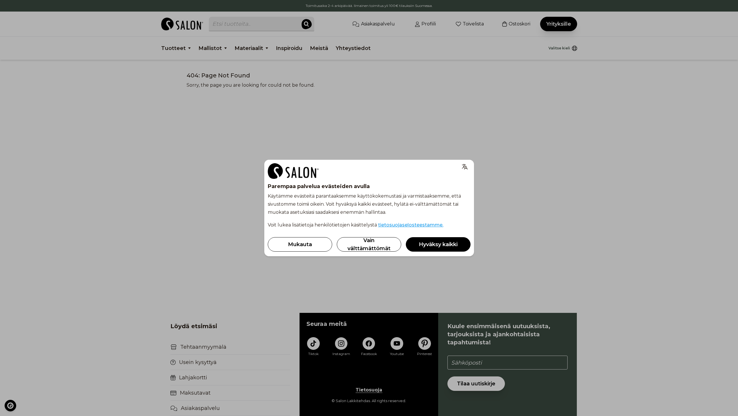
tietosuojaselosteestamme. (410, 225)
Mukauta (300, 244)
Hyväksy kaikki (438, 244)
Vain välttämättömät (369, 244)
